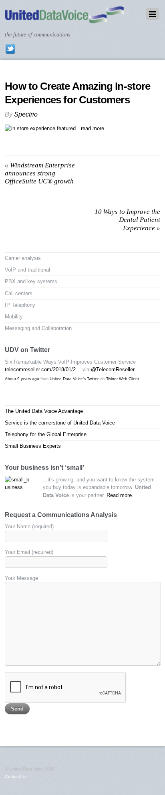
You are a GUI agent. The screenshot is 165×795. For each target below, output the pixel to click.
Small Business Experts (33, 446)
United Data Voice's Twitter (74, 378)
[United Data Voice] (64, 19)
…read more (90, 128)
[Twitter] (10, 48)
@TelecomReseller (113, 369)
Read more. (120, 495)
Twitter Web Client (122, 378)
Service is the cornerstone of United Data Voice (60, 423)
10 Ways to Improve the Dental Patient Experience (127, 220)
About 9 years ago (22, 378)
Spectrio (26, 114)
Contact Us (16, 776)
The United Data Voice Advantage (44, 411)
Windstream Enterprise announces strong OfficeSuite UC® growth (40, 173)
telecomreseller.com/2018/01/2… (43, 369)
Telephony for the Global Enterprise (46, 434)
